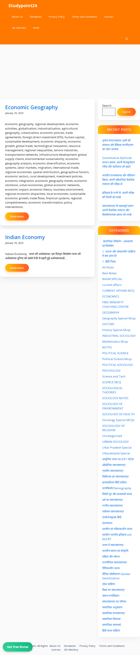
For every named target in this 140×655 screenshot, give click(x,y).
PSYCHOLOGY (111, 371)
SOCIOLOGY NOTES (115, 398)
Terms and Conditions (84, 16)
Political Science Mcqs (117, 359)
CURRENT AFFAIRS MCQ (118, 291)
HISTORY (108, 324)
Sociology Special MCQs (118, 420)
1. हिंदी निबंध (109, 262)
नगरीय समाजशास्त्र (112, 506)
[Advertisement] (70, 70)
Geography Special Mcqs (119, 318)
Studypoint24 (23, 5)
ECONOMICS (110, 296)
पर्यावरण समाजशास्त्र (113, 511)
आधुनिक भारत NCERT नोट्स (118, 459)
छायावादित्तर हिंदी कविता (114, 482)
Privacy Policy (57, 16)
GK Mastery (19, 27)
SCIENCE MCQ (111, 382)
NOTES (107, 347)
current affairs (112, 285)
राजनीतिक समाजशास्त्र (114, 562)
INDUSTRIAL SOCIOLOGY (119, 336)
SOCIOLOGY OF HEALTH (118, 414)
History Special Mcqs (116, 330)
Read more (17, 216)
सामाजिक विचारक (111, 619)
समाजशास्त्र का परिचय (114, 601)
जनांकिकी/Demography (116, 488)
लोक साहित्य (109, 584)
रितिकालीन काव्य (111, 568)
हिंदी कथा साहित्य (111, 630)
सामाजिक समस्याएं (111, 625)
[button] (126, 38)
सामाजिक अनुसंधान (112, 607)
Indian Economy (25, 237)
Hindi (36, 27)
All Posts (108, 267)
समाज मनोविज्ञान (110, 596)
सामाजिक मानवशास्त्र (113, 613)
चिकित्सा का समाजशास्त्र (115, 476)
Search (106, 105)
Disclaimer (36, 16)
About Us (17, 16)
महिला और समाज (111, 556)
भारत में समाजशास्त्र (113, 545)
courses (109, 16)
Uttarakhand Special (116, 453)
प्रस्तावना (107, 523)
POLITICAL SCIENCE (115, 353)
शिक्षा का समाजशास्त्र (113, 590)
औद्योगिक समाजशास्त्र (113, 465)
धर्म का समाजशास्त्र (112, 500)
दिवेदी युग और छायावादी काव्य (117, 494)
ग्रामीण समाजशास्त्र (112, 471)
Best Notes (109, 273)
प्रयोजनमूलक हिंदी (111, 517)
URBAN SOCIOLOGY (115, 442)
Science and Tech (113, 376)
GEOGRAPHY (110, 312)
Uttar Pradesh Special (117, 447)
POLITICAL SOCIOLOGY (117, 365)
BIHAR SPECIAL (112, 279)
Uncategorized (112, 436)
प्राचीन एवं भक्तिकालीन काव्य (117, 529)
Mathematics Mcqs (115, 341)
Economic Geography (31, 107)
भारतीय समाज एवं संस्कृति (115, 551)
